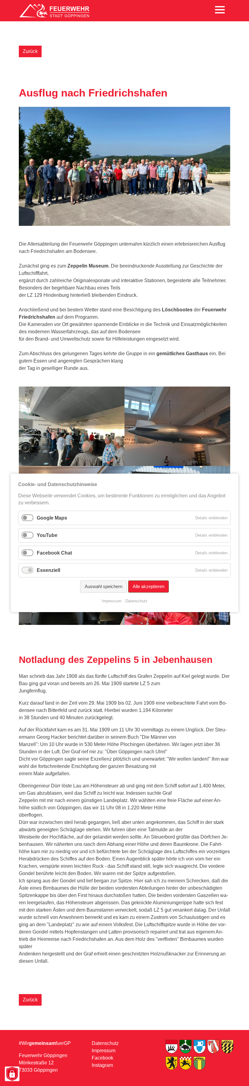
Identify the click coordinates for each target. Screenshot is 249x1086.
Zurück (30, 51)
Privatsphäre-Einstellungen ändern (12, 1074)
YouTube (47, 535)
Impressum (103, 1050)
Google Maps (52, 517)
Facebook (102, 1057)
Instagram (102, 1065)
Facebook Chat (54, 552)
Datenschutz (105, 1043)
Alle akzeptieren (148, 586)
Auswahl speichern (103, 586)
